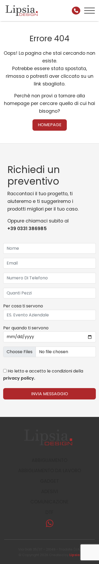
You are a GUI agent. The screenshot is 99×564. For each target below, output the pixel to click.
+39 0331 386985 (27, 228)
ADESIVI (49, 491)
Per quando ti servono (26, 328)
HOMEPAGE (50, 125)
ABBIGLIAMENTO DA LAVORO (49, 470)
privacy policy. (19, 378)
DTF (49, 512)
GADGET (49, 481)
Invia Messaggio (49, 394)
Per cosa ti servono (23, 306)
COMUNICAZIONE (49, 502)
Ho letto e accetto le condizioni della (43, 374)
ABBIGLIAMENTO (49, 460)
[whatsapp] (49, 525)
